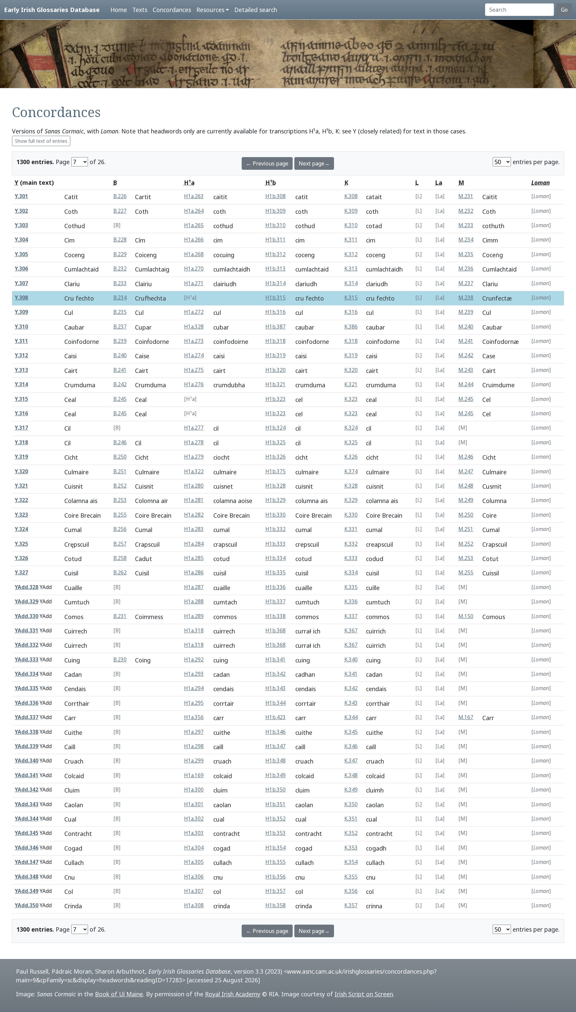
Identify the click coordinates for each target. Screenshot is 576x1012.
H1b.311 (275, 239)
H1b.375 (275, 471)
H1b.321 (275, 384)
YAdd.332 (26, 644)
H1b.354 (275, 847)
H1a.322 (194, 471)
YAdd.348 (26, 876)
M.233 (465, 225)
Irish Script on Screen (364, 994)
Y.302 (21, 210)
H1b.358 (275, 905)
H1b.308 (275, 196)
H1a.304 (194, 847)
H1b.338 (275, 616)
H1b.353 (275, 833)
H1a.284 (194, 543)
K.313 (351, 268)
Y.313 (21, 370)
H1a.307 (194, 891)
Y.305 (21, 254)
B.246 (120, 442)
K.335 (351, 587)
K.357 (351, 905)
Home (118, 10)
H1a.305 (194, 862)
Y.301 (21, 196)
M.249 (465, 500)
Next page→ (314, 163)
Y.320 (21, 471)
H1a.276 (194, 384)
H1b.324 (275, 427)
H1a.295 (194, 702)
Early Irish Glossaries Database (52, 9)
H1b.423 (275, 717)
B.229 (120, 254)
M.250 (465, 514)
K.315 (351, 297)
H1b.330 (275, 514)
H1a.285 (194, 558)
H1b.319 (275, 355)
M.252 (465, 543)
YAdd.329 (26, 601)
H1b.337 (275, 601)
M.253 (465, 558)
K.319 (351, 355)
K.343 (351, 702)
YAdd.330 (26, 616)
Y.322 (21, 500)
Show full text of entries (41, 141)
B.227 (120, 210)
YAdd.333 (26, 659)
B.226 (120, 196)
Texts (139, 10)
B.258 (120, 558)
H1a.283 (194, 529)
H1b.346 (275, 731)
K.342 (351, 688)
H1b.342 (275, 673)
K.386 (351, 326)
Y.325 (21, 543)
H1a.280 (194, 485)
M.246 (465, 456)
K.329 (351, 500)
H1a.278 (194, 442)
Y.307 (21, 283)
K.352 (351, 833)
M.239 (465, 312)
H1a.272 (194, 312)
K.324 (351, 427)
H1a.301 (194, 804)
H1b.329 (275, 500)
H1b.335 (275, 572)
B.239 (120, 341)
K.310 (351, 225)
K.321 (351, 384)
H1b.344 (275, 702)
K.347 (351, 760)
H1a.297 (194, 731)
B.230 (120, 659)
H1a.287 (194, 587)
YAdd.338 (26, 731)
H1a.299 (194, 760)
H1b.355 (275, 862)
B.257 (120, 543)
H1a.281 (194, 500)
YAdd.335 (26, 688)
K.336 (351, 601)
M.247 (465, 471)
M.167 (465, 717)
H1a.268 (194, 254)
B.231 (120, 616)
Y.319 (21, 456)
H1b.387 (275, 326)
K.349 (351, 789)
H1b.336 (275, 587)
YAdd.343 (26, 804)
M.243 (465, 370)
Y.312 (21, 355)
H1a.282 (194, 514)
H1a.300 (194, 789)
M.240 (465, 326)
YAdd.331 (26, 630)
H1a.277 (194, 427)
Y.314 (21, 384)
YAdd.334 (26, 673)
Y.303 (21, 225)
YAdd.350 (26, 905)
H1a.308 (194, 905)
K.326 (351, 456)
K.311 (351, 239)
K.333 (351, 558)
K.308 (351, 196)
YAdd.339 (26, 746)
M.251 (465, 529)
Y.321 (21, 485)
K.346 (351, 746)
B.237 (120, 326)
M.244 (465, 384)
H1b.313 (275, 268)
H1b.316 (275, 312)
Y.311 (21, 341)
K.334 (351, 572)
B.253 (120, 500)
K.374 (351, 471)
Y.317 (21, 427)
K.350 (351, 804)
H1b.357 (275, 891)
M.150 (465, 616)
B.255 (120, 514)
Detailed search (255, 10)
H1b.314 (275, 283)
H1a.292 (194, 659)
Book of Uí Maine (119, 994)
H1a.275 (194, 370)
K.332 (351, 543)
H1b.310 (275, 225)
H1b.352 (275, 818)
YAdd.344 (26, 818)
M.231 (465, 196)
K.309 (351, 210)
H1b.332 (275, 529)
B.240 (120, 355)
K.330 (351, 514)
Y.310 (21, 326)
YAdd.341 (26, 775)
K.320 (351, 370)
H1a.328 (194, 326)
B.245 (120, 399)
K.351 (351, 818)
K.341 (351, 673)
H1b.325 (275, 442)
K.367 (351, 630)
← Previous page (267, 163)
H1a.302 (194, 818)
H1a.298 (194, 746)
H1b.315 (275, 297)
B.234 (120, 297)
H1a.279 (194, 456)
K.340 (351, 659)
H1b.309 (275, 210)
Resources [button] (210, 10)
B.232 (120, 268)
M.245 (465, 399)
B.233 (120, 283)
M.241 (465, 341)
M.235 (465, 254)
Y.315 (21, 399)
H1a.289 (194, 616)
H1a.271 (194, 283)
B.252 (120, 485)
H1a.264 (194, 210)
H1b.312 (275, 254)
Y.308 (21, 297)
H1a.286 (194, 572)
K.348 (351, 775)
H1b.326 (275, 456)
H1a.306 (194, 876)
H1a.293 (194, 673)
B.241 (120, 370)
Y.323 (21, 514)
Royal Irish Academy (232, 994)
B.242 (120, 384)
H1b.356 (275, 876)
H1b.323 (275, 399)
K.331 (351, 529)
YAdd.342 (26, 789)
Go (564, 9)
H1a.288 (194, 601)
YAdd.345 (26, 833)
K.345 (351, 731)
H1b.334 (275, 558)
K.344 (351, 717)
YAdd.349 (26, 891)
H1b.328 (275, 485)
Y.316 (21, 413)
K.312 (351, 254)
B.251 (120, 471)
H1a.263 (194, 196)
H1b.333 (275, 543)
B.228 (120, 239)
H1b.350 (275, 789)
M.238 (465, 297)
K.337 (351, 616)
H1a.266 (194, 239)
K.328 (351, 485)
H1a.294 (194, 688)
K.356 (351, 891)
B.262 (120, 572)
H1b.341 (275, 659)
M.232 (465, 210)
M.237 (465, 283)
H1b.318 (275, 341)
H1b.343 (275, 688)
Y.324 (21, 529)
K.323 (351, 399)
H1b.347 (275, 746)
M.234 (465, 239)
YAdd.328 (26, 587)
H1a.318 (194, 630)
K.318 (351, 341)
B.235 (120, 312)
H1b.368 (275, 630)
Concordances (172, 10)
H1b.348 (275, 760)
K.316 (351, 312)
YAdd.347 (26, 862)
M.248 (465, 485)
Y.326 (21, 558)
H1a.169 (194, 775)
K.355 (351, 876)
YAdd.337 (26, 717)
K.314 (351, 283)
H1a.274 (194, 355)
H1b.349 (275, 775)
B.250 (120, 456)
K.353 (351, 847)
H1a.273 (194, 341)
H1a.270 (194, 268)
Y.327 (21, 572)
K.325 (351, 442)
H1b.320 (275, 370)
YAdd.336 (26, 702)
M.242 (465, 355)
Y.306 (21, 268)
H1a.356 (194, 717)
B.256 (120, 529)
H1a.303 (194, 833)
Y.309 (21, 312)
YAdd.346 (26, 847)
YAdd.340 (26, 760)
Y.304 (21, 239)
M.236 (465, 268)
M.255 (465, 572)
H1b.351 (275, 804)
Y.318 (21, 442)
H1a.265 (194, 225)
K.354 (351, 862)
